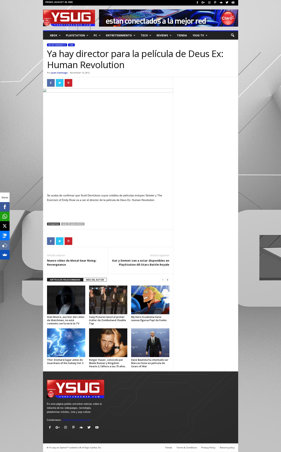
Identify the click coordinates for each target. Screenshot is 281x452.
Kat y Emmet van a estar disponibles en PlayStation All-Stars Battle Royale (140, 262)
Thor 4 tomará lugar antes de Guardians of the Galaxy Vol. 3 (65, 361)
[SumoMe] (5, 254)
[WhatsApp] (5, 216)
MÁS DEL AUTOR (95, 279)
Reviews (162, 35)
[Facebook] (197, 3)
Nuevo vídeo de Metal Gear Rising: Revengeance (71, 262)
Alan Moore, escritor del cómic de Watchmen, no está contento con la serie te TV (65, 320)
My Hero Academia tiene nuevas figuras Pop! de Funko (148, 318)
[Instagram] (209, 3)
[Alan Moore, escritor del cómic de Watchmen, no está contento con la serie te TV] (66, 300)
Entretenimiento (57, 45)
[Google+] (203, 3)
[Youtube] (233, 3)
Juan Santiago (59, 72)
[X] (5, 226)
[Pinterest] (215, 3)
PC (95, 35)
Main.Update (77, 224)
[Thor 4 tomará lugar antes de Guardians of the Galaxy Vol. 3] (66, 342)
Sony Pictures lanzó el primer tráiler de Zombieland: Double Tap (107, 320)
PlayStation (75, 35)
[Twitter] (227, 3)
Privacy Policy (208, 447)
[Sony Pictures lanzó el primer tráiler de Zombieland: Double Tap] (108, 300)
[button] (232, 35)
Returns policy (227, 447)
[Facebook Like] (5, 245)
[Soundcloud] (221, 3)
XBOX (53, 35)
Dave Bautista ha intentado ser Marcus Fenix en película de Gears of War (149, 363)
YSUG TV (198, 35)
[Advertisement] (108, 183)
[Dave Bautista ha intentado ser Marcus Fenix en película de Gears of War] (150, 342)
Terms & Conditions (186, 447)
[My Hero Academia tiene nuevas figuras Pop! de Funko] (150, 300)
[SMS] (5, 235)
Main (65, 224)
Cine (71, 45)
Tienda (182, 35)
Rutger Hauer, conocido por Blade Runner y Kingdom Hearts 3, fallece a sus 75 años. (107, 363)
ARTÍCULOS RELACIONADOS (65, 279)
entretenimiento (119, 35)
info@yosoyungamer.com (76, 420)
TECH (144, 35)
